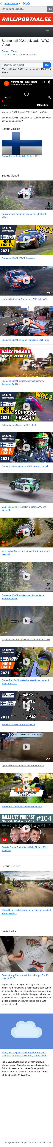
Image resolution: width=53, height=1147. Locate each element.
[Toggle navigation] (47, 31)
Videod (14, 51)
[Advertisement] (26, 1111)
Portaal (5, 51)
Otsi (50, 9)
